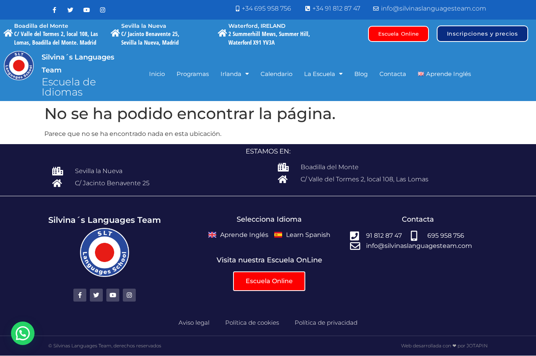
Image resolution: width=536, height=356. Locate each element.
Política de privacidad (326, 322)
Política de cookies (252, 322)
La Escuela (319, 74)
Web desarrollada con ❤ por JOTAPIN (444, 346)
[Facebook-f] (54, 10)
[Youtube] (86, 10)
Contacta (392, 74)
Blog (361, 74)
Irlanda (231, 74)
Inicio (157, 74)
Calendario (276, 74)
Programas (193, 74)
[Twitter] (70, 10)
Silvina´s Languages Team (104, 220)
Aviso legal (194, 322)
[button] (23, 333)
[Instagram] (102, 10)
